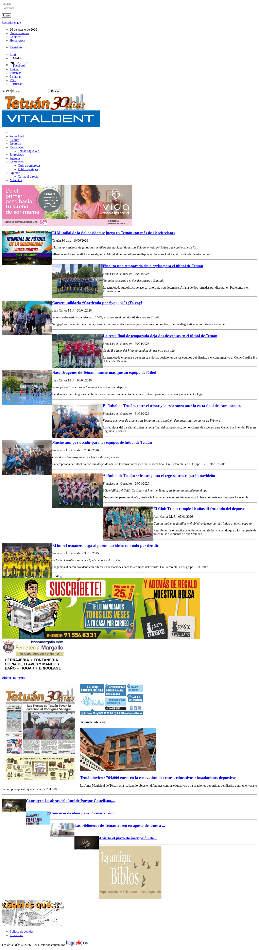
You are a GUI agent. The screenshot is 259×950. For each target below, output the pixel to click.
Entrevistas (17, 154)
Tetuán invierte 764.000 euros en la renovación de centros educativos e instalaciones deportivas (158, 777)
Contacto (15, 37)
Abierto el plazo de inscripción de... (128, 838)
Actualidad (17, 136)
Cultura (14, 140)
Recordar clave (11, 22)
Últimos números (13, 677)
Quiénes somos (19, 33)
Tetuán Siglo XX (29, 151)
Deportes (15, 143)
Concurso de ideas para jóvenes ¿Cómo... (84, 813)
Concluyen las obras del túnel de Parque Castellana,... (70, 801)
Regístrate (16, 47)
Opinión (15, 173)
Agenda (15, 158)
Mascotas (16, 180)
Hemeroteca (17, 40)
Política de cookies (22, 931)
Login (13, 54)
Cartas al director (28, 176)
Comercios (16, 162)
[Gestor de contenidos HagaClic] (77, 945)
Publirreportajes (28, 169)
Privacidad (16, 935)
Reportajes (16, 147)
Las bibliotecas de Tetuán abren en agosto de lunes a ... (119, 825)
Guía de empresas (29, 165)
